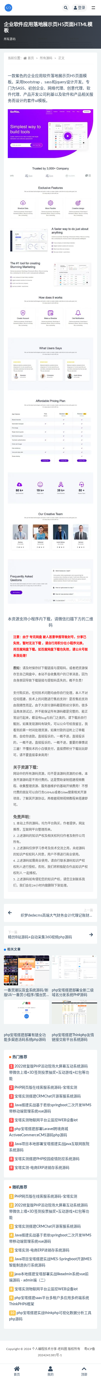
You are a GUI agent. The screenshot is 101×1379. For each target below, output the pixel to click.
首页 (31, 58)
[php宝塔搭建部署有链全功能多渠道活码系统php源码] (26, 1012)
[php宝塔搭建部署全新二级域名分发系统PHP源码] (74, 967)
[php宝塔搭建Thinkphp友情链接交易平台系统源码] (74, 1012)
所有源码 (10, 39)
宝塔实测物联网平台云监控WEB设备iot (46, 1120)
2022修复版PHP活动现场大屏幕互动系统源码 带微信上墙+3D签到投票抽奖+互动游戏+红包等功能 (49, 1073)
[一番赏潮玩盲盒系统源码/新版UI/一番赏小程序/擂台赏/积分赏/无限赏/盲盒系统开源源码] (26, 970)
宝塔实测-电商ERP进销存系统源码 (42, 1168)
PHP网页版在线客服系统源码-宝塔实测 (46, 1087)
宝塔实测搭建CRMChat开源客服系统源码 (48, 1096)
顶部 (84, 1374)
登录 (81, 8)
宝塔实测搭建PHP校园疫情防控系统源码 (47, 1159)
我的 (50, 1374)
